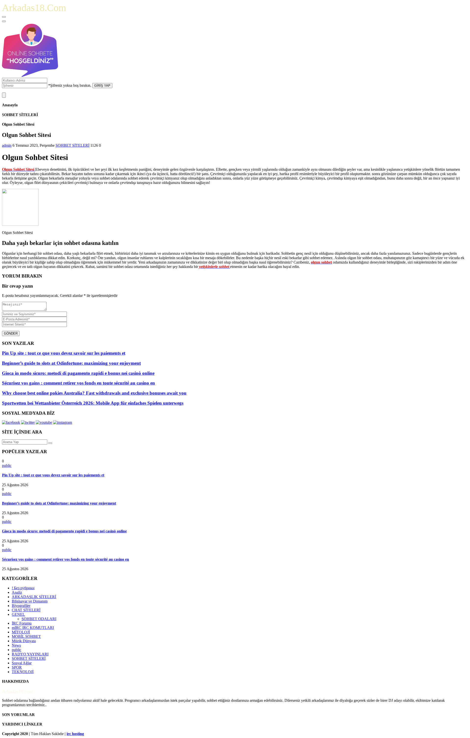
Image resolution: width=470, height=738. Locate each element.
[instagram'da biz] (62, 422)
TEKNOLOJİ (23, 672)
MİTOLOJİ (21, 632)
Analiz (17, 592)
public (7, 465)
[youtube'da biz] (44, 422)
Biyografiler (21, 606)
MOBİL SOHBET (26, 636)
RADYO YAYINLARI (30, 654)
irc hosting (75, 734)
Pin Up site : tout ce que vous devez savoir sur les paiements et (53, 475)
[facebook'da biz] (11, 422)
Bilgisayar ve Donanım (29, 601)
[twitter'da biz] (28, 422)
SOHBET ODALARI (39, 619)
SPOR (17, 667)
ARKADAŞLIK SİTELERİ (34, 597)
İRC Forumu (22, 623)
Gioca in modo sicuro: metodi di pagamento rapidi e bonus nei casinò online (64, 531)
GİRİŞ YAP (102, 85)
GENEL (18, 614)
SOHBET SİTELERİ (72, 145)
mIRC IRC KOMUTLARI (33, 628)
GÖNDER (11, 333)
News (16, 645)
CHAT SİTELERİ (26, 610)
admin (7, 145)
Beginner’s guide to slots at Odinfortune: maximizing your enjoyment (59, 503)
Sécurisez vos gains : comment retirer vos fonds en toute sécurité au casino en (65, 559)
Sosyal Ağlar (22, 663)
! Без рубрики (23, 588)
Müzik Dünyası (24, 641)
